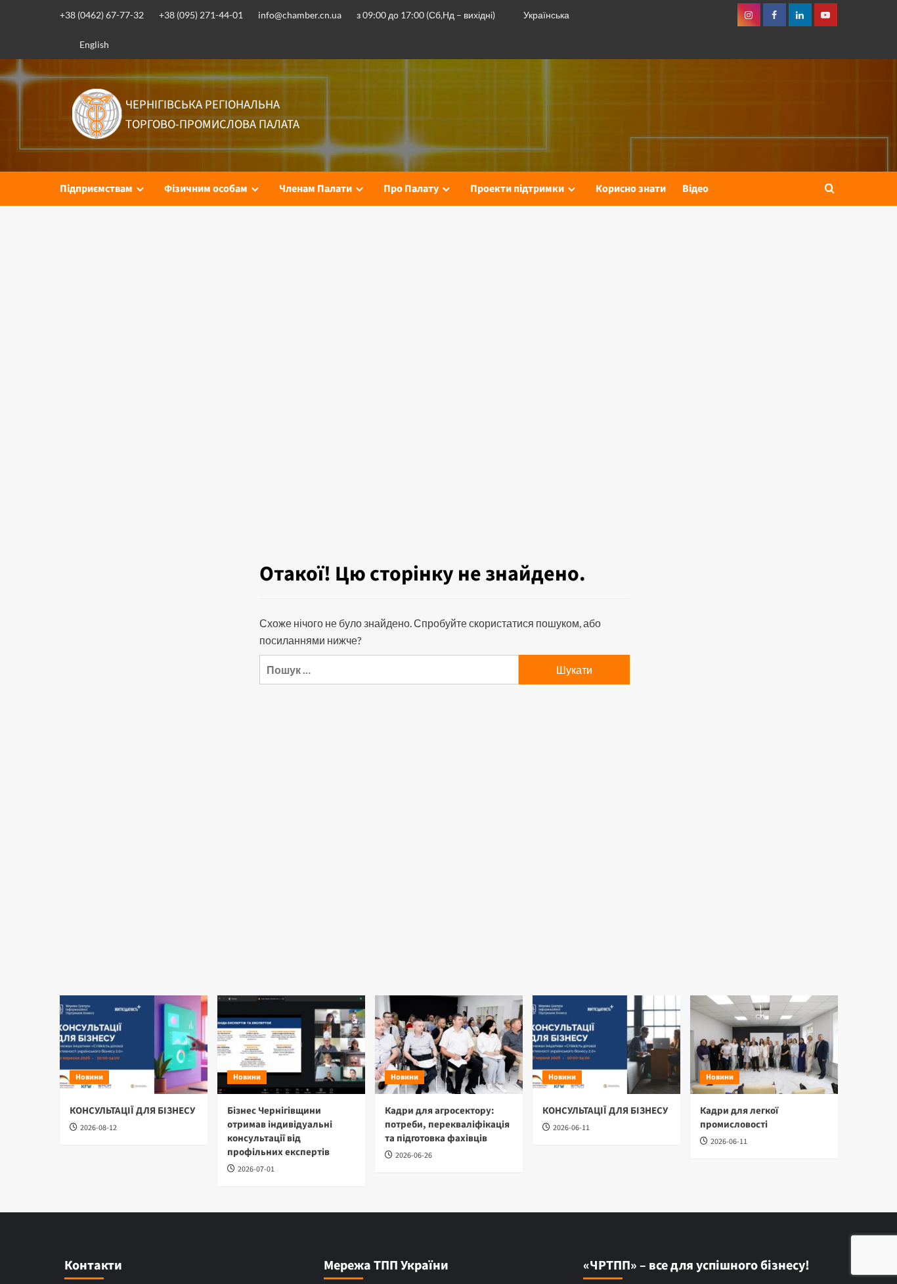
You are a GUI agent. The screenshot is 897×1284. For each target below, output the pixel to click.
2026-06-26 (413, 1155)
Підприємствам (96, 188)
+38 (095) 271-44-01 (201, 14)
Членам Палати (315, 188)
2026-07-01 (256, 1169)
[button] (829, 188)
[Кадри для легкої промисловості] (764, 1044)
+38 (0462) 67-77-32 (102, 14)
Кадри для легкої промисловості (739, 1117)
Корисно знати (631, 188)
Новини (89, 1077)
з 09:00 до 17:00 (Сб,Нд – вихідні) (426, 14)
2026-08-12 (98, 1127)
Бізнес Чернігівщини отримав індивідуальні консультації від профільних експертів (279, 1131)
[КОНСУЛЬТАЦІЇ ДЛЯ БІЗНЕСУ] (134, 1044)
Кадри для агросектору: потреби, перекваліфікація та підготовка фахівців (447, 1124)
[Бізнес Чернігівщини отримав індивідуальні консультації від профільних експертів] (291, 1044)
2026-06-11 (571, 1127)
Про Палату (411, 188)
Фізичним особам (206, 188)
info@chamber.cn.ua (299, 14)
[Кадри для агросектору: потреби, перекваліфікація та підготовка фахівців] (449, 1044)
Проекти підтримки (517, 188)
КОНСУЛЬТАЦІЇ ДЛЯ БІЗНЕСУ (132, 1111)
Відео (695, 188)
